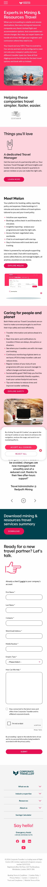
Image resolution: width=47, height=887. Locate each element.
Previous (11, 500)
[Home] (27, 2)
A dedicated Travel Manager (17, 156)
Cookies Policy (34, 875)
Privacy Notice (15, 878)
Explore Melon (16, 266)
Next (35, 500)
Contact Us (33, 878)
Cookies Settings (40, 450)
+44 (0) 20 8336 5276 (23, 835)
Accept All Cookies (21, 447)
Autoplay (23, 500)
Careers (24, 878)
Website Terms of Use (32, 880)
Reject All (21, 454)
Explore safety (16, 391)
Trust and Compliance (14, 880)
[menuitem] (23, 786)
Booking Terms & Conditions (17, 875)
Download (14, 531)
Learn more (14, 179)
